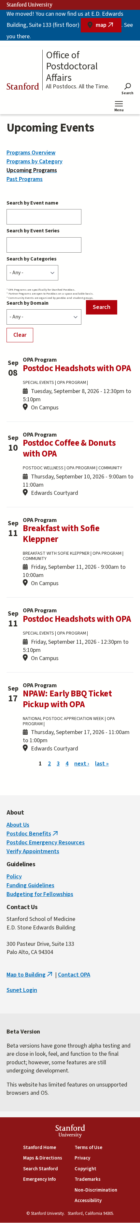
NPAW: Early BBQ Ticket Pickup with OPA (67, 698)
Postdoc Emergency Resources (46, 842)
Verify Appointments (33, 851)
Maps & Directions (42, 1158)
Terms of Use (88, 1147)
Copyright (85, 1168)
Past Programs (25, 179)
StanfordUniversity (70, 1132)
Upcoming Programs (32, 170)
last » (102, 764)
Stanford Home (39, 1147)
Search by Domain (28, 303)
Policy (14, 876)
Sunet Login (22, 990)
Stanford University (30, 5)
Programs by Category (35, 161)
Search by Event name (32, 203)
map (108, 26)
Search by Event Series (33, 231)
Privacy (82, 1158)
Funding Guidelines (30, 885)
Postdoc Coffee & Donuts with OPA (69, 448)
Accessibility (88, 1200)
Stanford (23, 87)
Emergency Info (39, 1179)
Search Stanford (40, 1168)
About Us (18, 825)
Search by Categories (32, 259)
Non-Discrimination (96, 1190)
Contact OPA (74, 975)
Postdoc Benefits (33, 834)
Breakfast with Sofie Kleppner (61, 533)
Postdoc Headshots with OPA (77, 368)
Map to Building (30, 975)
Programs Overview (31, 153)
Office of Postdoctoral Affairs (72, 67)
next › (81, 764)
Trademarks (88, 1179)
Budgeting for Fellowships (40, 894)
